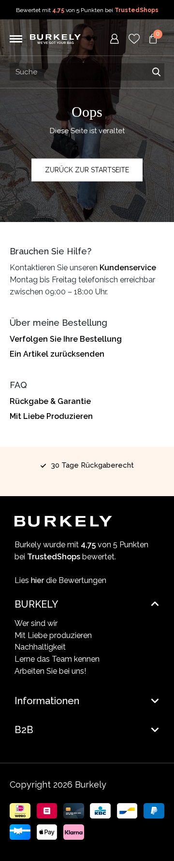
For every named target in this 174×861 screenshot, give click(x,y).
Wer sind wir (36, 623)
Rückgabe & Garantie (50, 401)
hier (37, 580)
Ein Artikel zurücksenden (57, 354)
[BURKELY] (55, 39)
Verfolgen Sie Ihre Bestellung (66, 339)
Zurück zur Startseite (87, 170)
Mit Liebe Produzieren (51, 416)
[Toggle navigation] (16, 39)
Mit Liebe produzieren (53, 635)
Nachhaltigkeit (40, 647)
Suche (156, 72)
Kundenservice (128, 267)
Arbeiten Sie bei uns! (50, 671)
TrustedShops (137, 10)
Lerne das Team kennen (57, 659)
